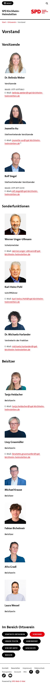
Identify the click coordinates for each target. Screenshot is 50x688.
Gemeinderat (32, 641)
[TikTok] (4, 675)
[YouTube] (10, 675)
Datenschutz (39, 668)
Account (17, 672)
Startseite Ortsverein (15, 634)
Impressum (27, 668)
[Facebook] (31, 672)
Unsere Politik (11, 641)
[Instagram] (37, 672)
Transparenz (7, 672)
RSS (25, 672)
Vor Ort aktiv (11, 648)
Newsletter (15, 668)
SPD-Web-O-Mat (18, 681)
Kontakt (5, 668)
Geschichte (30, 648)
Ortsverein (12, 22)
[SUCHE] (47, 3)
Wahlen (8, 655)
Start (4, 22)
